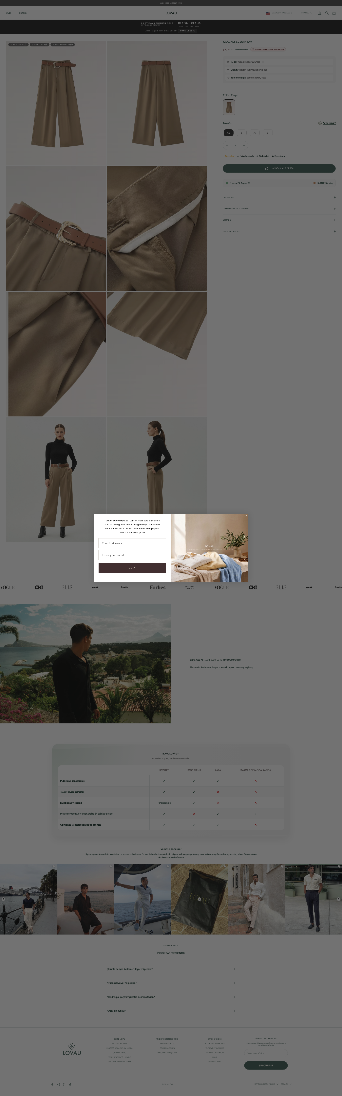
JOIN (132, 567)
